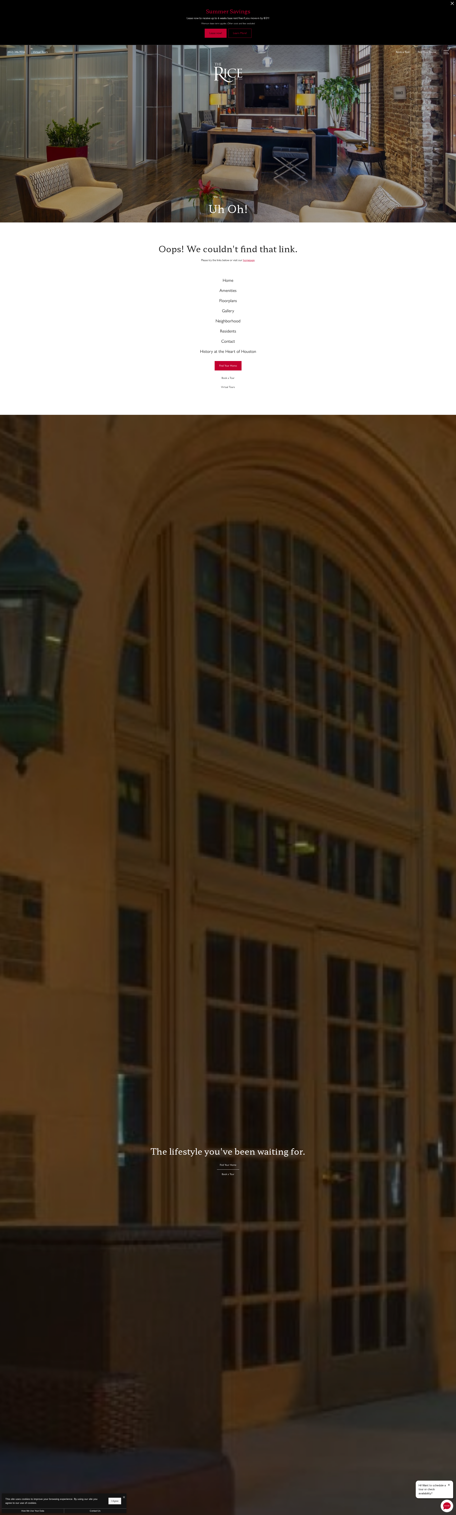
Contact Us (95, 1511)
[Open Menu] (446, 52)
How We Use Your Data (32, 1511)
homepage (249, 260)
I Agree (114, 1501)
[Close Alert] (452, 4)
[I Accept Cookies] (124, 1497)
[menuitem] (228, 280)
